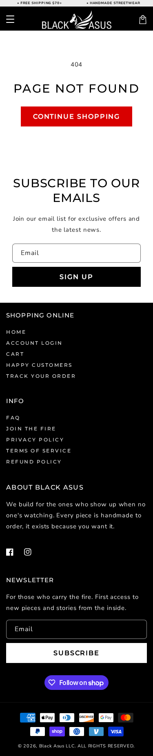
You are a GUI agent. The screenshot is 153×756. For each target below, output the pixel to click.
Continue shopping (76, 116)
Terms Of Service (38, 451)
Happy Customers (39, 365)
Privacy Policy (35, 440)
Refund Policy (34, 462)
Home (16, 332)
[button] (10, 20)
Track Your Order (41, 376)
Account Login (34, 343)
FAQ (13, 418)
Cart (15, 354)
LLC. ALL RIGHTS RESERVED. (100, 746)
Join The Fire (31, 429)
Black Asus (51, 746)
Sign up (76, 277)
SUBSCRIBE (76, 653)
